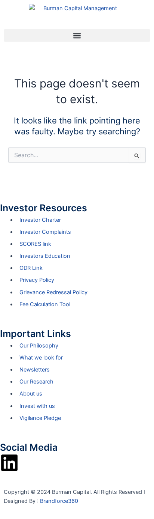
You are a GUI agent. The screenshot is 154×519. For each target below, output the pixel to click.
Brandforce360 (59, 501)
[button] (77, 35)
